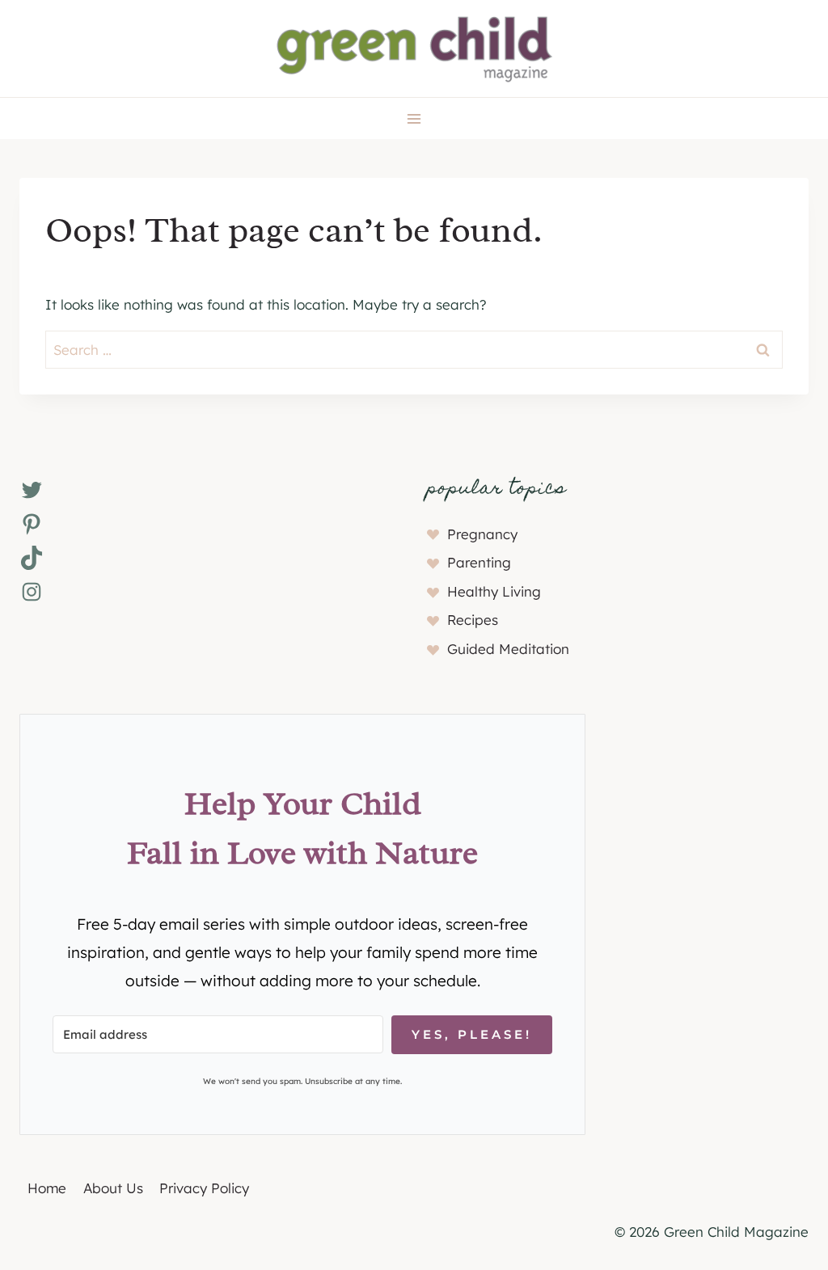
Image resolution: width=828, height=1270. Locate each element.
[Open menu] (414, 118)
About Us (113, 1187)
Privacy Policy (204, 1187)
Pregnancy (482, 533)
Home (46, 1187)
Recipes (472, 619)
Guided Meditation (508, 648)
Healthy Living (494, 591)
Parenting (479, 562)
